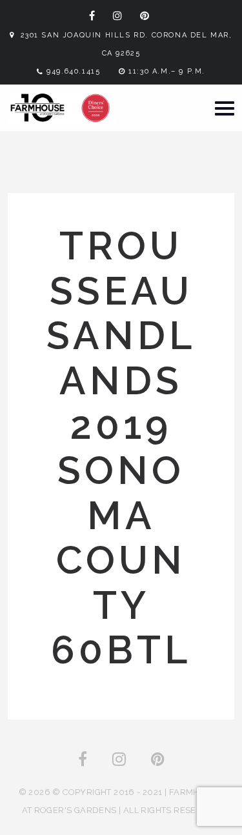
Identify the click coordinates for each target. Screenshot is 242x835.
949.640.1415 (73, 71)
